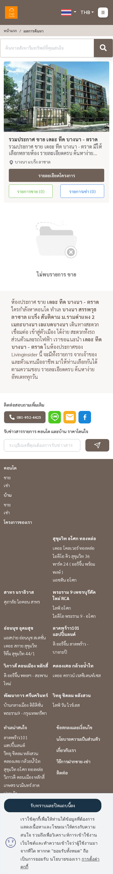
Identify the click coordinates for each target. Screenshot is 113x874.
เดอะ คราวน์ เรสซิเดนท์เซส (77, 675)
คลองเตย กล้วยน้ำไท (73, 665)
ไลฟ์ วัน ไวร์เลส (66, 705)
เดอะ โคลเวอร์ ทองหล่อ (73, 548)
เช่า (7, 485)
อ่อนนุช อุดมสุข (18, 628)
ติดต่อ (62, 772)
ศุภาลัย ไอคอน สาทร (22, 601)
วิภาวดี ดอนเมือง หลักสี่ (26, 665)
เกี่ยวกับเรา (66, 750)
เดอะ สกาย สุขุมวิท (20, 645)
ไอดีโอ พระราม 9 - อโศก (74, 616)
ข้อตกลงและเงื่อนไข (74, 727)
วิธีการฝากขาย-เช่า (73, 761)
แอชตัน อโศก (65, 580)
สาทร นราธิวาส (19, 592)
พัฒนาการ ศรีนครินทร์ (26, 695)
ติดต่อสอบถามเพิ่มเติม (24, 405)
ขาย (7, 477)
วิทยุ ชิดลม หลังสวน (72, 695)
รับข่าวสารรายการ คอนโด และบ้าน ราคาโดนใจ (46, 431)
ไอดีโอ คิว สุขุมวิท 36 (71, 556)
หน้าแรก (10, 30)
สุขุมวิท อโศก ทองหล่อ (74, 538)
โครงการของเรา (18, 522)
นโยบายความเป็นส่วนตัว (78, 739)
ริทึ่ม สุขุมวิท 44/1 (19, 653)
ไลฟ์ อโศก (62, 608)
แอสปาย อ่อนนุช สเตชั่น (25, 637)
